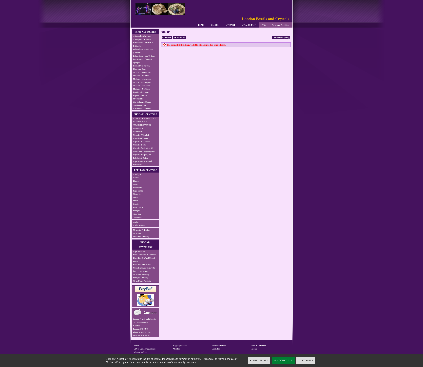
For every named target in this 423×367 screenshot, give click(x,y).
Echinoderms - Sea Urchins (144, 55)
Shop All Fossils (145, 31)
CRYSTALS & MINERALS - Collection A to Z (145, 120)
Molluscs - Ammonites (142, 79)
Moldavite (137, 233)
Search (215, 25)
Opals (135, 197)
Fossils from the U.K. (141, 65)
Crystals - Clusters (140, 138)
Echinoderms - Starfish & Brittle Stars (143, 44)
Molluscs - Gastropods (142, 82)
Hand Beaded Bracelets (142, 264)
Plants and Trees (139, 69)
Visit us (254, 348)
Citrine (135, 177)
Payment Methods (219, 345)
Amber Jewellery (140, 225)
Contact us (216, 348)
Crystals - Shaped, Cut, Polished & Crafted (142, 156)
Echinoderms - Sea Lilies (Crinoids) (143, 51)
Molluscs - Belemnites (142, 72)
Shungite (136, 210)
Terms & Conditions (259, 345)
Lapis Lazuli (138, 190)
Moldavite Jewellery (141, 236)
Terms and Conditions (280, 25)
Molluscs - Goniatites (141, 85)
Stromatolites (138, 98)
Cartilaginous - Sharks (142, 102)
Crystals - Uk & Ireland (142, 161)
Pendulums (137, 164)
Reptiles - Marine (140, 95)
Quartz (135, 204)
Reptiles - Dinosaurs (141, 92)
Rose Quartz (138, 207)
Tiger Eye (137, 213)
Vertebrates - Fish (140, 105)
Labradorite (137, 187)
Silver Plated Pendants (142, 281)
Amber (136, 222)
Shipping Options (180, 345)
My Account (248, 25)
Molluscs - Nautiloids (141, 88)
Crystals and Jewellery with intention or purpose (144, 269)
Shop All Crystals (145, 114)
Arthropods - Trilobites (142, 39)
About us (176, 348)
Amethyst (137, 174)
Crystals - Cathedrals (141, 134)
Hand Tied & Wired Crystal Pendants (144, 259)
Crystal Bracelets (139, 251)
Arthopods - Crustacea (142, 36)
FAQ (264, 25)
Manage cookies (140, 352)
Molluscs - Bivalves (141, 75)
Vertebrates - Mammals (142, 108)
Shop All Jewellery (146, 244)
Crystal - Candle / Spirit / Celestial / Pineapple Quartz (144, 150)
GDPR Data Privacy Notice (144, 348)
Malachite (137, 194)
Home (201, 25)
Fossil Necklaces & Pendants (144, 254)
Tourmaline (137, 217)
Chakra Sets (138, 131)
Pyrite (135, 200)
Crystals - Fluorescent (141, 141)
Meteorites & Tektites (141, 230)
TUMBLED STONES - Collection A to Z (142, 126)
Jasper (135, 184)
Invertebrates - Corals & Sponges (142, 61)
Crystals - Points (139, 144)
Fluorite (136, 180)
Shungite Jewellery (140, 277)
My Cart (230, 25)
